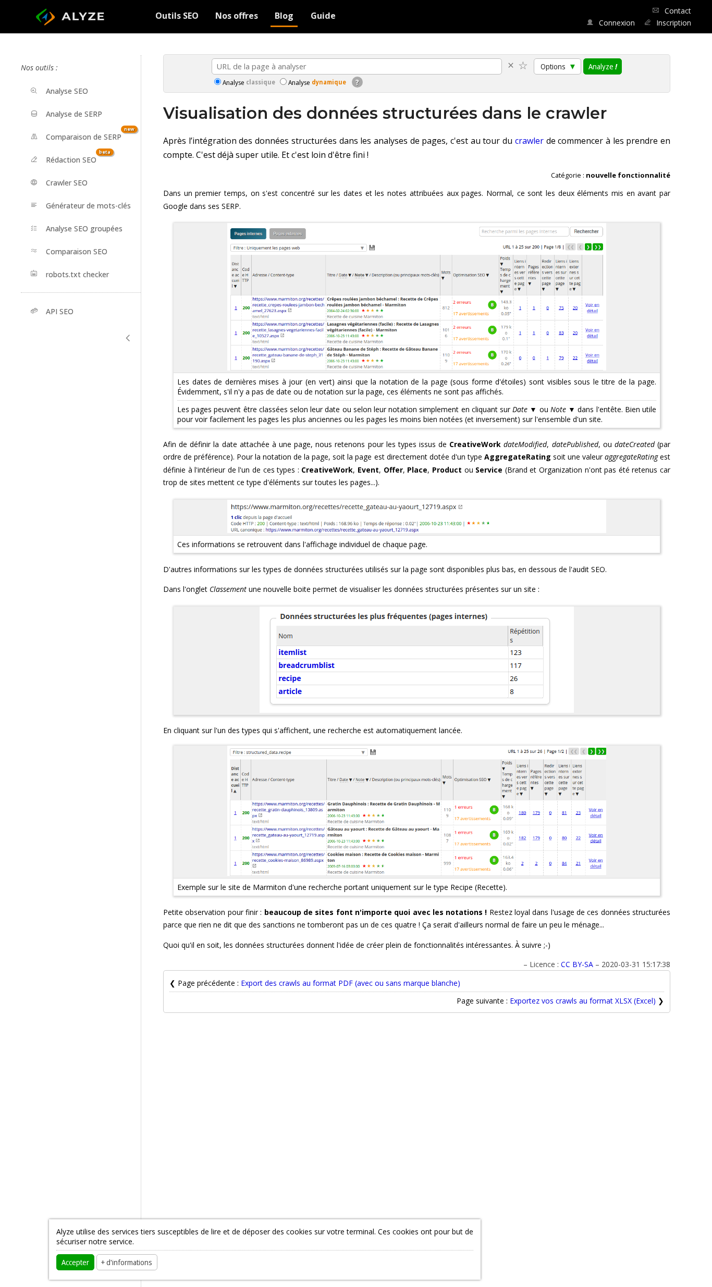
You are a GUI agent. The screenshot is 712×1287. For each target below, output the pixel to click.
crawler (529, 140)
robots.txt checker (77, 274)
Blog (284, 15)
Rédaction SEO (78, 156)
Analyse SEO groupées (84, 228)
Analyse (249, 82)
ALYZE (78, 13)
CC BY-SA (577, 964)
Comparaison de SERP (90, 134)
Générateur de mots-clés (88, 206)
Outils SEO (177, 15)
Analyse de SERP (74, 114)
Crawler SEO (67, 183)
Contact (676, 11)
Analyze (602, 66)
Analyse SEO (67, 91)
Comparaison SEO (76, 251)
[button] (128, 338)
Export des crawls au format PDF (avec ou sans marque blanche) (350, 983)
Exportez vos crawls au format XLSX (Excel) (584, 1001)
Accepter (75, 1262)
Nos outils (37, 67)
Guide (323, 15)
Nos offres (236, 15)
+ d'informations (126, 1262)
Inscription (672, 23)
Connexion (615, 23)
